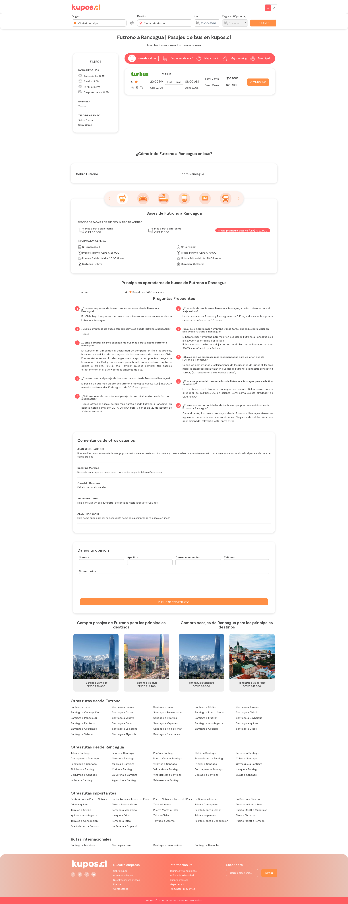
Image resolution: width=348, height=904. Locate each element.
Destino (142, 16)
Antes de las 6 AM (94, 76)
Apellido (132, 557)
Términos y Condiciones (183, 870)
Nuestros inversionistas (126, 880)
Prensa (117, 884)
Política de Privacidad (182, 875)
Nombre (84, 557)
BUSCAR (263, 23)
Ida (196, 16)
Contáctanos (120, 888)
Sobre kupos (120, 870)
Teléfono (229, 557)
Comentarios (87, 571)
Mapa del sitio (177, 884)
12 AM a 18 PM (92, 86)
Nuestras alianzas (123, 875)
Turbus (82, 106)
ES (268, 7)
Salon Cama (85, 120)
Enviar (269, 872)
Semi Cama (85, 125)
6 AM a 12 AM (92, 81)
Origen (76, 16)
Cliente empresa (179, 880)
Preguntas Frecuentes (182, 888)
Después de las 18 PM (96, 92)
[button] (99, 23)
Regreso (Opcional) (234, 16)
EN (274, 7)
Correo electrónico (187, 557)
